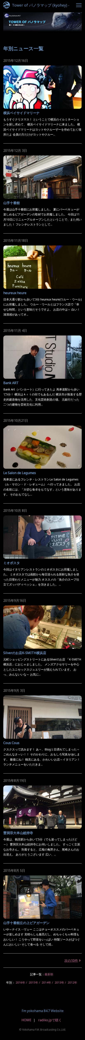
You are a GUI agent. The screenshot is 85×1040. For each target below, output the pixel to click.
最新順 (49, 974)
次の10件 (71, 960)
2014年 (46, 982)
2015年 (33, 982)
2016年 (20, 982)
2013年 (59, 982)
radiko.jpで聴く (50, 1020)
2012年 (72, 982)
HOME (26, 1020)
